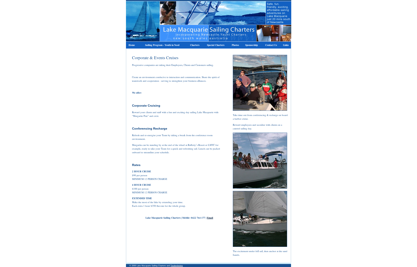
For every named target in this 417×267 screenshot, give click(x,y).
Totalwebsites (176, 266)
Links (286, 45)
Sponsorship (251, 45)
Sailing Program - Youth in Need (162, 45)
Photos (235, 45)
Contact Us (271, 45)
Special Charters (215, 45)
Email (210, 218)
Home (132, 45)
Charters (194, 45)
